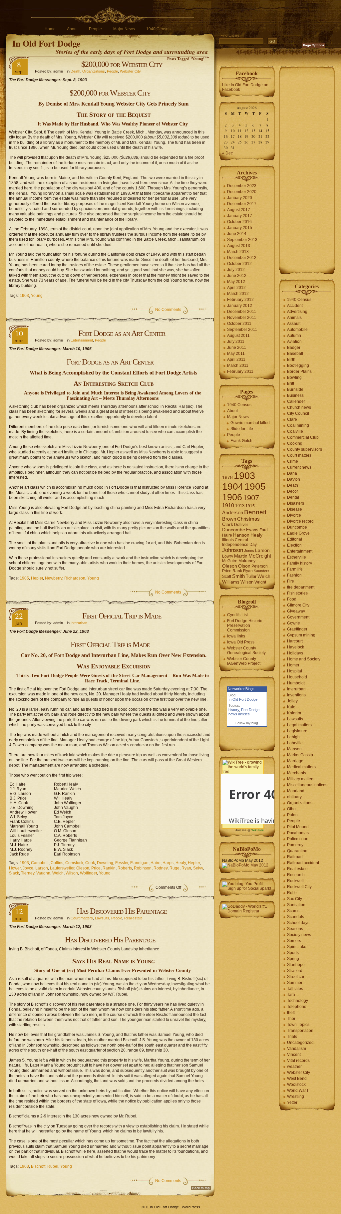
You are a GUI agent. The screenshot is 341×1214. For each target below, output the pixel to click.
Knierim (294, 713)
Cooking (294, 443)
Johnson (232, 550)
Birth (291, 359)
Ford (263, 530)
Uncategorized (300, 1042)
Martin (240, 556)
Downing (105, 862)
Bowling (294, 377)
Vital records (298, 1060)
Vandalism (296, 1048)
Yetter (292, 1102)
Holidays (295, 653)
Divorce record (300, 521)
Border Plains (299, 371)
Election (294, 545)
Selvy (198, 868)
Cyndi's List (237, 614)
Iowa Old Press (240, 642)
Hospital (294, 671)
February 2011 (240, 371)
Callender (296, 401)
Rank (237, 571)
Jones (249, 551)
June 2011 (236, 347)
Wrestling (295, 1096)
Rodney (161, 868)
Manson (294, 749)
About (72, 29)
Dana (292, 473)
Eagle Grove (298, 533)
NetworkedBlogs (241, 689)
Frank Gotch (241, 440)
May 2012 (236, 281)
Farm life (295, 569)
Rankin (109, 868)
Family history (299, 563)
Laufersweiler (62, 868)
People (95, 29)
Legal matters (299, 725)
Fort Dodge (250, 710)
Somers (294, 940)
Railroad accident (303, 862)
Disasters (295, 503)
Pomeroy (295, 845)
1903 (24, 295)
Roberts (125, 868)
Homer (293, 665)
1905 (24, 578)
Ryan (186, 868)
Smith (238, 576)
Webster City (130, 71)
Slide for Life (241, 428)
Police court (297, 839)
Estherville (296, 557)
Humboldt (296, 683)
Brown (229, 519)
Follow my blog (246, 723)
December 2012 (241, 257)
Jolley (292, 701)
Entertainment (82, 340)
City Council (298, 413)
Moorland (295, 791)
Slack (14, 873)
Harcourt (295, 641)
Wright (260, 582)
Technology (297, 1000)
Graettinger (297, 629)
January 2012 (239, 305)
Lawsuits (102, 918)
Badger (293, 347)
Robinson (143, 868)
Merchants (296, 773)
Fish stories (297, 593)
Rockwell (295, 880)
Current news (299, 467)
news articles (239, 714)
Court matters (82, 918)
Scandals (295, 916)
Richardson (74, 578)
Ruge (174, 868)
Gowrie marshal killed (250, 422)
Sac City (294, 898)
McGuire (229, 561)
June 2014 (236, 233)
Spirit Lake (296, 946)
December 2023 (241, 185)
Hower (15, 868)
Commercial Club (303, 437)
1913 (239, 505)
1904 (232, 486)
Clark (227, 524)
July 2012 (236, 269)
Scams (293, 910)
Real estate (133, 918)
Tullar (251, 576)
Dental (293, 497)
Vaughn (43, 873)
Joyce (28, 868)
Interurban (79, 623)
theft (291, 1012)
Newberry (53, 578)
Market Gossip (300, 755)
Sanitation (296, 904)
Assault (293, 323)
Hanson (241, 535)
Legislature (297, 731)
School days (298, 922)
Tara (291, 994)
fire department (300, 587)
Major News (124, 29)
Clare (292, 419)
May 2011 (236, 353)
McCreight (259, 556)
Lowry (227, 556)
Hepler (37, 578)
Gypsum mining (301, 635)
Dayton (293, 479)
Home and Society (303, 659)
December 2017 (241, 203)
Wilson (72, 873)
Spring (293, 958)
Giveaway (296, 611)
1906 (232, 497)
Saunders (261, 571)
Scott (226, 577)
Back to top (201, 1188)
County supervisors (304, 449)
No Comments (168, 309)
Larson (41, 868)
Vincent (294, 1054)
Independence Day (239, 545)
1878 (227, 477)
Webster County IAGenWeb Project (243, 661)
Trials (292, 1036)
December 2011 (241, 311)
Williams (230, 582)
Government (298, 617)
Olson (244, 566)
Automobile (297, 329)
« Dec (227, 153)
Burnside (295, 389)
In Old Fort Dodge (46, 43)
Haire (156, 862)
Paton (292, 815)
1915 (250, 506)
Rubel (52, 1166)
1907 (251, 498)
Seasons (295, 928)
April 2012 (236, 287)
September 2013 (242, 239)
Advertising (297, 311)
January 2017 (239, 215)
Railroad (295, 856)
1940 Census (158, 29)
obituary (294, 797)
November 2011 (241, 317)
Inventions (296, 695)
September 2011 (242, 329)
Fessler (121, 862)
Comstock (74, 862)
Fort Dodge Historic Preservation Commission (244, 625)
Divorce (294, 515)
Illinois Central (235, 540)
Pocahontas (298, 833)
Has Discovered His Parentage (122, 911)
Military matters (300, 779)
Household (297, 677)
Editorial (294, 539)
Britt (290, 383)
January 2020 (239, 197)
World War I (297, 1090)
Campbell (40, 862)
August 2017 (238, 209)
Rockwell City (299, 886)
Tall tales (295, 988)
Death (75, 71)
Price (96, 868)
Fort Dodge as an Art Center (121, 333)
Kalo (291, 707)
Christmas (248, 519)
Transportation (300, 1030)
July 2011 (235, 341)
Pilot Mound (298, 827)
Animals (294, 317)
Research (296, 874)
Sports (293, 952)
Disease (294, 509)
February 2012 (240, 299)
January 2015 (239, 227)
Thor (291, 1018)
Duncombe (233, 529)
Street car (295, 976)
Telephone (296, 1006)
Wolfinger (88, 873)
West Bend (297, 1078)
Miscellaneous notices (307, 785)
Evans (252, 529)
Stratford (294, 970)
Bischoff (38, 1166)
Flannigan (139, 862)
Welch (58, 873)
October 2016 (239, 221)
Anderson (232, 512)
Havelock (295, 647)
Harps (168, 862)
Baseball (295, 353)
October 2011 (239, 323)
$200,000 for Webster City (121, 64)
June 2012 (236, 275)
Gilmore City (298, 605)
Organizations (93, 71)
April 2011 (236, 359)
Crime (292, 461)
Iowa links (236, 636)
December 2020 (241, 191)
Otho (291, 809)
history (233, 710)
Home (50, 29)
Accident (295, 305)
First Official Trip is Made (121, 615)
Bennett (255, 512)
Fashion (294, 575)
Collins (57, 862)
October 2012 (239, 263)
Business (295, 395)
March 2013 (238, 251)
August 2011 (238, 335)
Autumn (294, 335)
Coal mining (298, 425)
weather (294, 1066)
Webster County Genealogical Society (246, 650)
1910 (228, 505)
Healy (180, 862)
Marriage (295, 761)
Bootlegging (298, 365)
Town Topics (298, 1024)
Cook (90, 862)
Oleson (82, 868)
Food (291, 599)
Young (37, 295)
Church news (299, 407)
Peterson (259, 566)
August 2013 (238, 245)
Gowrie (293, 623)
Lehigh (293, 737)
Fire (290, 581)
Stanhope (296, 964)
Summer (294, 982)
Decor (292, 491)
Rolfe (292, 892)
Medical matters (301, 767)
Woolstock (296, 1084)
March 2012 (238, 293)
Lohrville (295, 743)
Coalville (295, 431)
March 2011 (237, 365)
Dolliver (241, 524)
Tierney (27, 873)
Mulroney (246, 561)
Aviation (294, 341)
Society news (299, 934)
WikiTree (257, 830)
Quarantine (297, 851)
